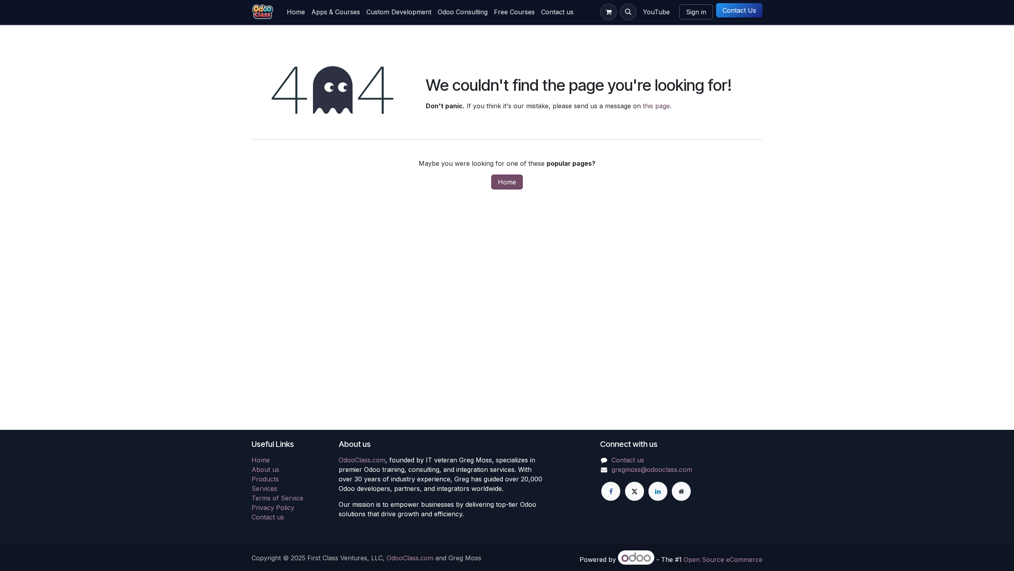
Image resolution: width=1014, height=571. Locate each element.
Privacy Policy (273, 508)
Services (264, 488)
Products (265, 479)
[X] (634, 491)
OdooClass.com (362, 460)
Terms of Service (277, 498)
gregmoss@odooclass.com (652, 469)
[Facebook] (610, 491)
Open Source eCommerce (723, 559)
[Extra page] (681, 491)
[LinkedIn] (657, 491)
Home (507, 182)
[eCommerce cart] (608, 12)
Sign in (696, 12)
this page (656, 106)
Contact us (268, 517)
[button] (628, 12)
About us (265, 469)
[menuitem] (296, 12)
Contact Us (739, 10)
